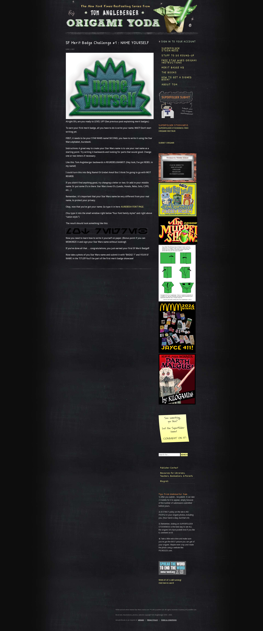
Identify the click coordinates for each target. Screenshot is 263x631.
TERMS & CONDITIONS (169, 620)
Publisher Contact (169, 467)
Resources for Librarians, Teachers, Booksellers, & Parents (176, 474)
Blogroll (164, 481)
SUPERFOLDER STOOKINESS (171, 128)
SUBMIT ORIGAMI (166, 143)
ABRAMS (141, 620)
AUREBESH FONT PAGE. (132, 206)
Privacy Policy (152, 620)
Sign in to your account (178, 41)
